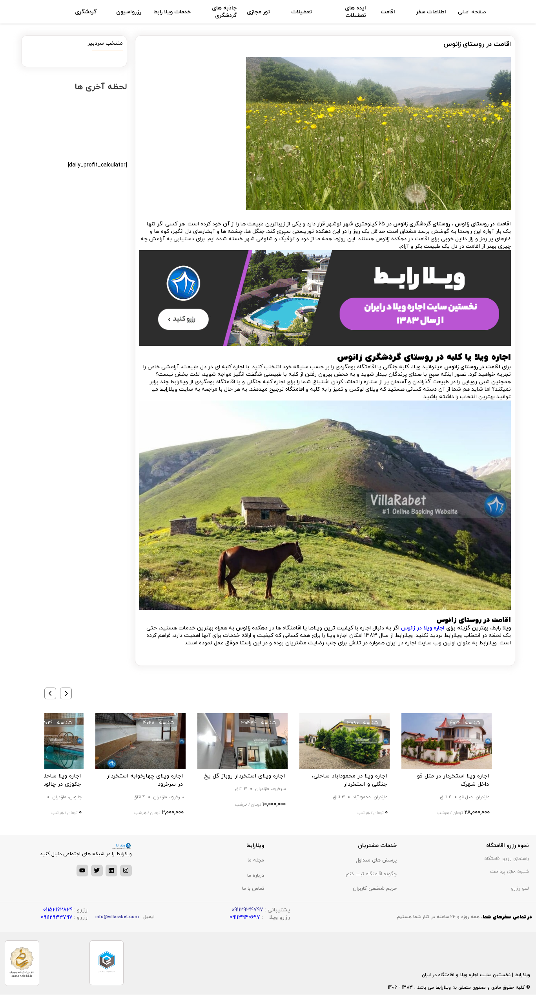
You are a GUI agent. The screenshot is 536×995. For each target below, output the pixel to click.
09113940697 (245, 917)
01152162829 (58, 910)
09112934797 (57, 917)
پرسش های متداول (376, 860)
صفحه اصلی (472, 12)
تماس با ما (253, 888)
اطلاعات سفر (431, 12)
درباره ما (255, 875)
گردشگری (86, 12)
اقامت (388, 12)
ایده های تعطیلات (355, 11)
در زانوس (423, 628)
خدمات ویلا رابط (172, 12)
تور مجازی (258, 12)
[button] (66, 693)
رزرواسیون (128, 12)
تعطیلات (301, 12)
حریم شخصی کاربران (375, 888)
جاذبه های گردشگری (224, 11)
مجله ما (256, 860)
